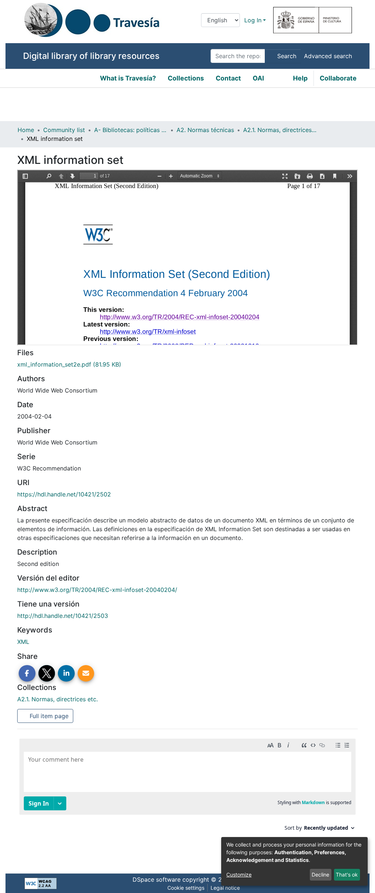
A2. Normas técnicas (205, 130)
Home (26, 130)
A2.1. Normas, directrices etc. (279, 130)
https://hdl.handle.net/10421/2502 (64, 494)
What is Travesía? (128, 78)
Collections (186, 78)
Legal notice (225, 888)
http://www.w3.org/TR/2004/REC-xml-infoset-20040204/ (97, 589)
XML (23, 641)
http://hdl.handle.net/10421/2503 (62, 615)
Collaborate (338, 78)
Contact (228, 78)
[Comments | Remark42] (187, 798)
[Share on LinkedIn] (66, 673)
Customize (239, 874)
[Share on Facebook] (27, 673)
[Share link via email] (86, 673)
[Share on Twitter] (46, 673)
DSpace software (157, 879)
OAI (258, 78)
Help (300, 78)
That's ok (347, 874)
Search (285, 56)
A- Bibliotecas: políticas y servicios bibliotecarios (130, 130)
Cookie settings (185, 888)
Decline (320, 874)
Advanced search (328, 56)
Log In (252, 20)
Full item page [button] (48, 716)
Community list (64, 130)
